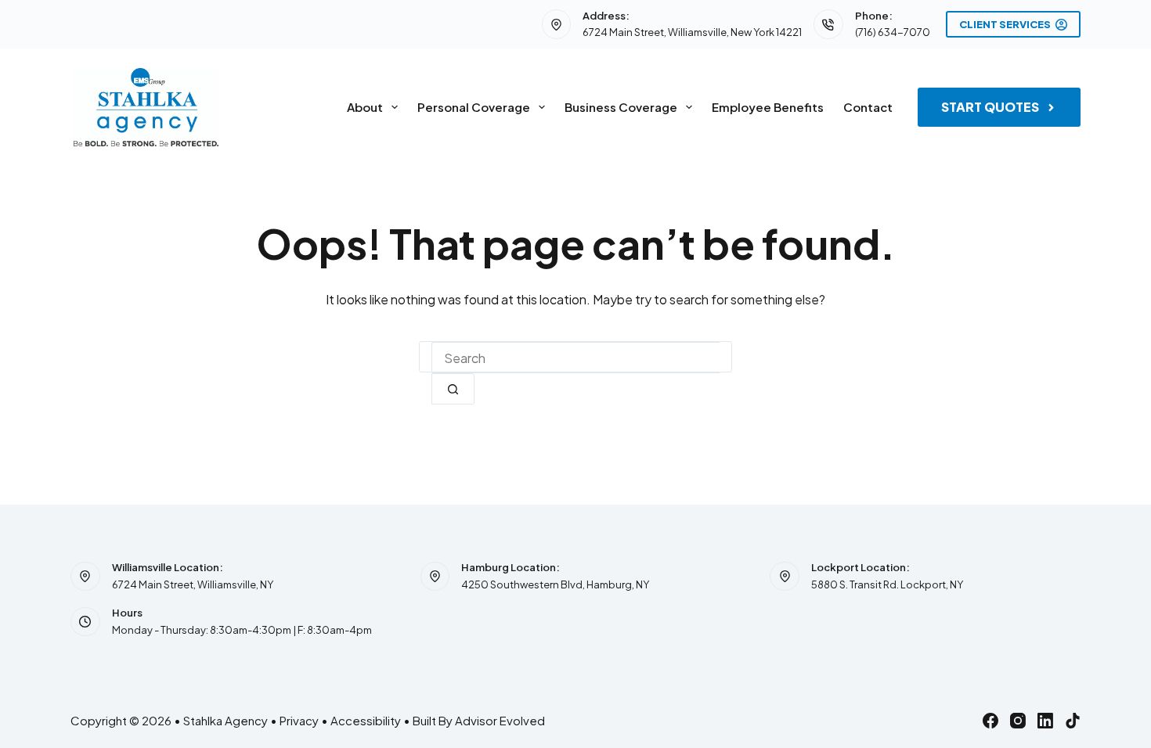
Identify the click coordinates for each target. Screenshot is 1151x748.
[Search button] (452, 389)
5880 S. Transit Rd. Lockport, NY (887, 584)
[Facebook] (990, 720)
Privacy (299, 720)
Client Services (1005, 24)
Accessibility (365, 720)
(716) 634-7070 (892, 32)
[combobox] (575, 357)
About (365, 106)
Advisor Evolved (500, 720)
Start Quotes (990, 107)
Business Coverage (621, 106)
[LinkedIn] (1045, 720)
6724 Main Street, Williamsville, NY (192, 584)
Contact (868, 106)
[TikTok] (1073, 720)
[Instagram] (1018, 720)
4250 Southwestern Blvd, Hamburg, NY (555, 584)
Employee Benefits (768, 106)
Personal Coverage (473, 106)
